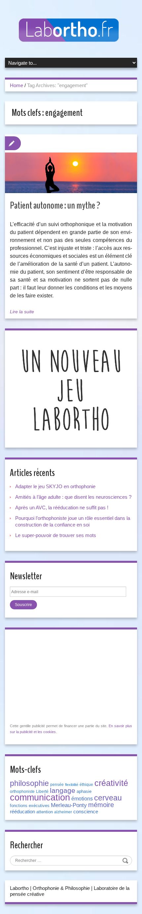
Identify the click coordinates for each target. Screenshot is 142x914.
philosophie (29, 783)
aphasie (84, 791)
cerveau (108, 798)
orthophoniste (22, 791)
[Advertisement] (59, 675)
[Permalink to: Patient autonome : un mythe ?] (71, 172)
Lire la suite (22, 311)
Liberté (42, 791)
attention (44, 811)
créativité (111, 783)
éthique (86, 784)
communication (40, 797)
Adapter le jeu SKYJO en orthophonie (56, 486)
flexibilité (71, 785)
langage (62, 791)
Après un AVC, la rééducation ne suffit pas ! (61, 507)
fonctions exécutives (30, 805)
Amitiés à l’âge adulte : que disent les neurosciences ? (73, 497)
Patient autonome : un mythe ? (55, 205)
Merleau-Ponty (69, 805)
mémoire (101, 804)
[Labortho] (71, 30)
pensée (57, 784)
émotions (82, 798)
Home (16, 85)
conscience (85, 811)
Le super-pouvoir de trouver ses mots (55, 535)
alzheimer (63, 812)
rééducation (22, 811)
